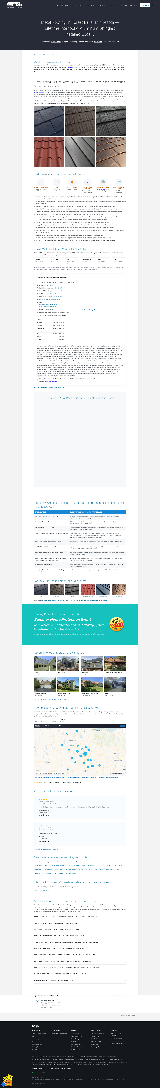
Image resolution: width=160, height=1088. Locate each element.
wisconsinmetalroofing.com (48, 304)
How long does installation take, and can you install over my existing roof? (63, 961)
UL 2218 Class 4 (101, 189)
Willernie (89, 869)
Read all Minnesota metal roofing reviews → (48, 849)
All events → (122, 996)
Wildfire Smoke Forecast (118, 1041)
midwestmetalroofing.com (47, 307)
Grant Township (117, 865)
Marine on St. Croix (79, 865)
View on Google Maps (91, 310)
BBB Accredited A (51, 381)
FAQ (75, 1064)
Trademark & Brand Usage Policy (97, 1062)
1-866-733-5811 (51, 294)
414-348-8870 (58, 288)
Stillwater (49, 873)
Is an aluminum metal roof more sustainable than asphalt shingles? (60, 974)
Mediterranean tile (50, 101)
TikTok (63, 1068)
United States (46, 55)
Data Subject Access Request (107, 1056)
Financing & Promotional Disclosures (42, 1062)
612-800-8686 (48, 285)
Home (33, 1056)
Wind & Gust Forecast (117, 1043)
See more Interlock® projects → (109, 777)
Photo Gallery (75, 1039)
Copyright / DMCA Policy (79, 1062)
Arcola (81, 869)
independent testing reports (99, 600)
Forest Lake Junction (41, 865)
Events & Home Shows (77, 1047)
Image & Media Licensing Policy (74, 1059)
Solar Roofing (35, 1049)
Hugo (68, 865)
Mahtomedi (38, 869)
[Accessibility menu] (4, 1084)
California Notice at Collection (62, 1062)
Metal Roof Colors (96, 1041)
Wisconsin (45, 890)
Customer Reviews (76, 1036)
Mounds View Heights (112, 869)
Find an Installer (75, 1044)
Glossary (80, 1064)
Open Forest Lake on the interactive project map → (50, 777)
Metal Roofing (57, 42)
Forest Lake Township (57, 865)
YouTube (50, 1068)
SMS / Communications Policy (40, 1059)
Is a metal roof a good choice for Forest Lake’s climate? (55, 980)
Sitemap (98, 1064)
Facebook (34, 1068)
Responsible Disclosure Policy (40, 1064)
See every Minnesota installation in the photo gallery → (51, 699)
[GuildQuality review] (44, 815)
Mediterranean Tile (37, 1044)
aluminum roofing (39, 92)
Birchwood (58, 869)
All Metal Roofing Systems (39, 1033)
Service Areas (38, 55)
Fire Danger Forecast (117, 1038)
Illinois (37, 890)
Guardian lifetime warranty (77, 600)
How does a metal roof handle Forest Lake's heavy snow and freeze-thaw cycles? (65, 916)
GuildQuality (70, 67)
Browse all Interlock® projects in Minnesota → (82, 777)
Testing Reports (95, 1036)
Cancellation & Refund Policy (115, 1059)
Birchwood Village (70, 869)
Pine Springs (39, 873)
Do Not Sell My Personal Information (87, 1056)
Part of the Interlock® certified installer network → (49, 387)
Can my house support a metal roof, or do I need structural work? (59, 948)
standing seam (62, 101)
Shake (33, 1041)
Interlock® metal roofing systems (51, 600)
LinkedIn (69, 1068)
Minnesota (55, 55)
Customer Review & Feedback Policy (95, 1059)
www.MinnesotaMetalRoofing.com (50, 299)
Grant (108, 865)
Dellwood (100, 865)
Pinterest (57, 1068)
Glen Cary (91, 865)
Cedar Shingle (36, 1039)
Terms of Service (51, 1056)
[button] (152, 5)
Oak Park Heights (71, 873)
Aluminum (98, 42)
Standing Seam (36, 1047)
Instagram (41, 1068)
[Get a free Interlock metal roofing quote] (7, 1079)
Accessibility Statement (57, 1059)
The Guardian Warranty (97, 1033)
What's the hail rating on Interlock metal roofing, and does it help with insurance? (66, 942)
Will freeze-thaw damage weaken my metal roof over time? (56, 929)
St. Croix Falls (59, 873)
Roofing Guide (75, 1049)
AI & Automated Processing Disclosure (61, 1064)
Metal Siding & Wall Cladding (60, 1033)
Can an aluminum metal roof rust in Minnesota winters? (55, 923)
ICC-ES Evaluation (96, 1039)
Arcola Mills (48, 869)
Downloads (94, 1044)
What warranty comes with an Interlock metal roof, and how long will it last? (64, 955)
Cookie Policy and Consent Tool (66, 1056)
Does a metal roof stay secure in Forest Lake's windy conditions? (59, 936)
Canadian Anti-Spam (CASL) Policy (118, 1062)
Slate (33, 1036)
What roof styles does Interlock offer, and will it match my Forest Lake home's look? (67, 967)
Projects (73, 1041)
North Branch (99, 869)
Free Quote (145, 5)
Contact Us (105, 1064)
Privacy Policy (40, 1056)
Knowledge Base (96, 1047)
